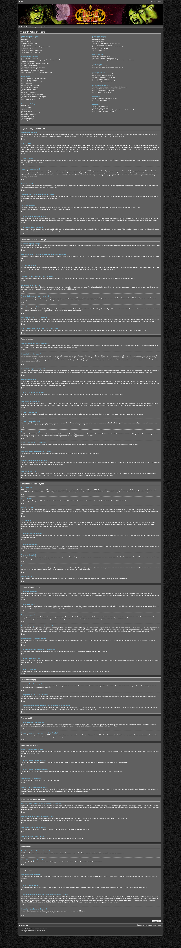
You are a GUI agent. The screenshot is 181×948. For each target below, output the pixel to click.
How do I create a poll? (27, 84)
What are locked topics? (27, 118)
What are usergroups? (98, 41)
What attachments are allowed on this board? (105, 98)
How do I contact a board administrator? (103, 111)
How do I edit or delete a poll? (29, 87)
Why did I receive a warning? (29, 92)
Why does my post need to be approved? (32, 98)
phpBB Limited (71, 876)
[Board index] (90, 13)
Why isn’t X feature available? (100, 108)
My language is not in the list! (29, 65)
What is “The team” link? (99, 50)
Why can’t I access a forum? (29, 89)
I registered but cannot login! (29, 43)
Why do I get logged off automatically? (31, 50)
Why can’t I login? (26, 45)
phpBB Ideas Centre (103, 887)
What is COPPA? (25, 39)
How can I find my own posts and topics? (103, 81)
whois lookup (147, 896)
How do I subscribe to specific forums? (103, 90)
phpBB (68, 289)
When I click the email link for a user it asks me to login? (36, 72)
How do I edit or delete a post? (29, 80)
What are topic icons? (27, 120)
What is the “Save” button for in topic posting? (34, 96)
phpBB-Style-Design (40, 930)
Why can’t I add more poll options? (30, 85)
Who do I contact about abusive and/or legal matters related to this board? (113, 110)
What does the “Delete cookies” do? (31, 52)
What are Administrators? (99, 38)
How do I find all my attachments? (101, 100)
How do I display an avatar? (29, 69)
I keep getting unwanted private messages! (104, 58)
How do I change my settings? (29, 58)
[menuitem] (21, 1)
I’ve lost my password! (27, 48)
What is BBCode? (26, 106)
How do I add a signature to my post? (31, 82)
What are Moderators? (98, 39)
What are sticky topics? (27, 116)
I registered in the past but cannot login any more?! (35, 47)
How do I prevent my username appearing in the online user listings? (40, 60)
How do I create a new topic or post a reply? (33, 78)
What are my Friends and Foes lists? (102, 66)
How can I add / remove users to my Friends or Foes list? (108, 68)
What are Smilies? (26, 109)
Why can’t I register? (26, 41)
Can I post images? (26, 111)
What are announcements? (28, 114)
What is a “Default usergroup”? (100, 48)
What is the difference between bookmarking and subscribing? (109, 87)
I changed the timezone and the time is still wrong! (35, 63)
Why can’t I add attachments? (29, 91)
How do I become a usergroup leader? (103, 45)
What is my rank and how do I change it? (32, 70)
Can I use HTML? (26, 107)
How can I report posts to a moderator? (32, 94)
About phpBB (151, 876)
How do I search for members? (100, 79)
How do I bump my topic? (28, 99)
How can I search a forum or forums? (102, 74)
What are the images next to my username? (33, 67)
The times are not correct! (28, 61)
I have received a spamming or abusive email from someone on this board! (113, 60)
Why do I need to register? (28, 38)
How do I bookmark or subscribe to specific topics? (106, 89)
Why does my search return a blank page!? (104, 77)
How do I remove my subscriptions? (102, 92)
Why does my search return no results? (103, 75)
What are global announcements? (30, 113)
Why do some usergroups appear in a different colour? (107, 47)
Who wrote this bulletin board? (100, 106)
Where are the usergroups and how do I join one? (106, 43)
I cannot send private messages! (101, 56)
